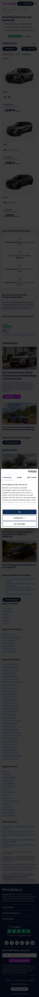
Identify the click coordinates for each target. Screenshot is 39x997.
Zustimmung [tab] (6, 477)
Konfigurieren (18, 518)
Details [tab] (19, 477)
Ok (19, 512)
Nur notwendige (19, 524)
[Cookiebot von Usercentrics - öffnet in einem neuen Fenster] (28, 471)
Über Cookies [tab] (32, 477)
